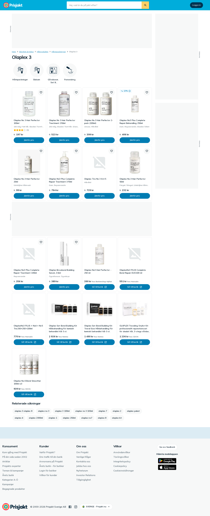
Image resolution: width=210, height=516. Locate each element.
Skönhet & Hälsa (26, 52)
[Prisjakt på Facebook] (70, 506)
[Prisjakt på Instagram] (75, 506)
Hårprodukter (42, 52)
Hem (14, 52)
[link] (29, 116)
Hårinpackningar (59, 52)
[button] (41, 92)
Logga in (196, 5)
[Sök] (145, 5)
